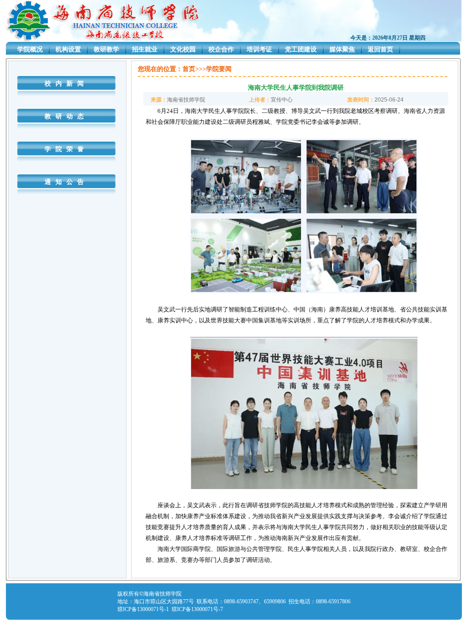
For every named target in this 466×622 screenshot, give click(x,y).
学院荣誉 (66, 149)
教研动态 (66, 116)
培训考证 (259, 49)
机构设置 (68, 49)
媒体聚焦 (342, 49)
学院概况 (30, 49)
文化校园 (183, 49)
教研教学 (106, 49)
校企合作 (221, 49)
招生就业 (144, 49)
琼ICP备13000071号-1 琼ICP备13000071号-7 (170, 609)
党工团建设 (301, 49)
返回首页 (380, 49)
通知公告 (66, 181)
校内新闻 (66, 83)
